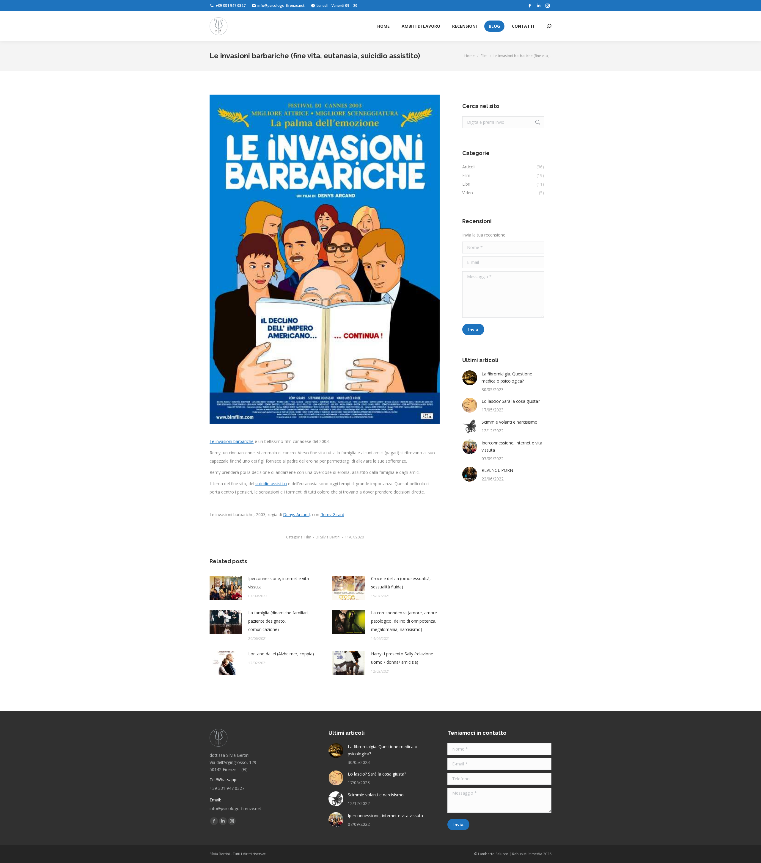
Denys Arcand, (297, 514)
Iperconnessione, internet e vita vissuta (278, 583)
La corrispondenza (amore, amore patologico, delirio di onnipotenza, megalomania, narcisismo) (404, 621)
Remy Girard (332, 514)
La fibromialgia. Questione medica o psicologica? (507, 377)
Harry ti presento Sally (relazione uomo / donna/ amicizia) (402, 658)
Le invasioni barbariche (232, 441)
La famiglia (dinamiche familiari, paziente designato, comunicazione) (278, 621)
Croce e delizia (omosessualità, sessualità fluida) (401, 583)
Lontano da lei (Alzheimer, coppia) (281, 654)
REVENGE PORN (497, 470)
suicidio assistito (271, 483)
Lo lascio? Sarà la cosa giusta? (511, 401)
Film (307, 537)
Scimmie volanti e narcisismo (509, 422)
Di (328, 537)
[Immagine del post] (226, 588)
